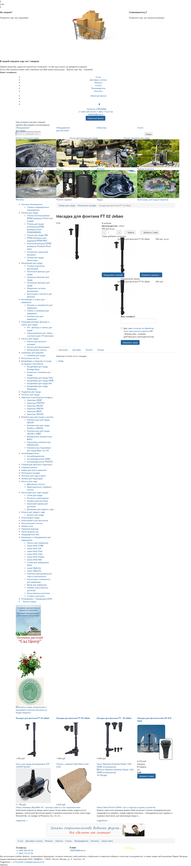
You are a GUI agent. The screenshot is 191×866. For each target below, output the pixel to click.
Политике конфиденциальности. (30, 861)
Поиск (148, 134)
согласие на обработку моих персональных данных (139, 329)
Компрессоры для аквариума (35, 317)
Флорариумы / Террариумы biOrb (36, 598)
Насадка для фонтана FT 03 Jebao (32, 718)
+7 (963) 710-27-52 (104, 111)
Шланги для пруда (35, 514)
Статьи (98, 85)
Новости (59, 840)
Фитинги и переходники (38, 498)
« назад (59, 360)
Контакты (98, 91)
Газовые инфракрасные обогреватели (38, 208)
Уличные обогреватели (32, 204)
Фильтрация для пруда (31, 263)
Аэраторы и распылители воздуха (36, 397)
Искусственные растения (38, 593)
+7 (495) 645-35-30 (87, 111)
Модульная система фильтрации (36, 289)
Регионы (98, 82)
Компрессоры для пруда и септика (37, 416)
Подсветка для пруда (31, 391)
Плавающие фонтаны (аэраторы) (36, 464)
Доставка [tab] (77, 349)
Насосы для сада (29, 481)
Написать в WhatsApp (96, 108)
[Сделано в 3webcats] (129, 848)
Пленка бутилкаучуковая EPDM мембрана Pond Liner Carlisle (40, 218)
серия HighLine (34, 568)
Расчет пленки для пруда (27, 138)
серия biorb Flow (34, 551)
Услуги (140, 127)
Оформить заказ (130, 342)
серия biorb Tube (35, 554)
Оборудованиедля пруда (22, 129)
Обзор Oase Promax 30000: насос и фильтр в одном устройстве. (126, 807)
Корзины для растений (37, 500)
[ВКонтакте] (98, 98)
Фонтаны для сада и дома (33, 475)
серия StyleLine (34, 570)
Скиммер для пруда (36, 355)
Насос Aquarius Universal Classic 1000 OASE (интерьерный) (114, 765)
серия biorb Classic (35, 556)
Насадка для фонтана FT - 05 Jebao (114, 718)
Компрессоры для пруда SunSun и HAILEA (38, 426)
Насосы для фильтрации (38, 347)
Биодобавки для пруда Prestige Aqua (37, 368)
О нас (98, 77)
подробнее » (22, 820)
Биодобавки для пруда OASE (40, 380)
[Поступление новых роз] (30, 656)
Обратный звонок (98, 95)
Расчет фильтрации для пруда (84, 138)
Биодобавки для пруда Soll (39, 383)
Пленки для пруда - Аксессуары (36, 259)
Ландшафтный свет (30, 534)
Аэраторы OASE (34, 400)
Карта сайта (107, 840)
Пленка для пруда (29, 212)
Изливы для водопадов (32, 478)
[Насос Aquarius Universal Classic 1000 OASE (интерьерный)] (116, 770)
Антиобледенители (30, 453)
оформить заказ (146, 776)
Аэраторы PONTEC (36, 402)
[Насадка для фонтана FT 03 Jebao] (33, 739)
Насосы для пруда (29, 338)
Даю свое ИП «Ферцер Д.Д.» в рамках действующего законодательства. (139, 332)
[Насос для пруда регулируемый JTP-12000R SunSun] (33, 785)
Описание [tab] (63, 349)
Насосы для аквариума (37, 542)
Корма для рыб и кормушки (34, 470)
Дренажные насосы (36, 484)
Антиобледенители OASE (38, 458)
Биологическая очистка (32, 523)
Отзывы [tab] (100, 349)
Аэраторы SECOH (35, 414)
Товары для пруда (66, 205)
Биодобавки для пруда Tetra (40, 377)
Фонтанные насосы (30, 358)
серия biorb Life (34, 548)
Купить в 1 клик (150, 232)
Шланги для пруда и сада (33, 512)
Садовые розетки (29, 467)
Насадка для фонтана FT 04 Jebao (73, 718)
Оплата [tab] (89, 349)
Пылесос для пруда (30, 394)
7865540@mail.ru (95, 114)
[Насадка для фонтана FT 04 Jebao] (73, 739)
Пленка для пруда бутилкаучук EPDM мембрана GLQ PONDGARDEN (35, 228)
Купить (130, 232)
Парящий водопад (29, 528)
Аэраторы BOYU (34, 411)
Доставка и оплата (98, 79)
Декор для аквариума (37, 584)
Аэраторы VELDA (35, 405)
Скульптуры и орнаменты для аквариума (38, 580)
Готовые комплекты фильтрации (36, 267)
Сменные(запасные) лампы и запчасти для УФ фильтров (40, 334)
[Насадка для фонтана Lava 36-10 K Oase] (154, 742)
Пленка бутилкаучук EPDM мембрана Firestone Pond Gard (39, 246)
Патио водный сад (29, 531)
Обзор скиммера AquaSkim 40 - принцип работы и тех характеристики (48, 807)
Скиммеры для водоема (32, 352)
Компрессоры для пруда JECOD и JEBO (38, 432)
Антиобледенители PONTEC (40, 461)
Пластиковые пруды (30, 517)
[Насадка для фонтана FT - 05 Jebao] (114, 739)
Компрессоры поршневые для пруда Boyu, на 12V (39, 449)
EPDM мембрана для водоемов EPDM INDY (37, 239)
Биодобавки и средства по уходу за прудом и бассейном (36, 362)
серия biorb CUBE (35, 545)
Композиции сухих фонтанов (34, 520)
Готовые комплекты (36, 595)
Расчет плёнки (29, 601)
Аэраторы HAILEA (35, 408)
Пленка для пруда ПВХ (37, 235)
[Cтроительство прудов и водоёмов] (28, 620)
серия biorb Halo (34, 559)
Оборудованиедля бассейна (63, 129)
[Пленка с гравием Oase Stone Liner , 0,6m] (73, 785)
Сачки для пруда (34, 495)
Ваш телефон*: (128, 316)
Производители (98, 88)
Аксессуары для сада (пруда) (34, 492)
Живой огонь (27, 526)
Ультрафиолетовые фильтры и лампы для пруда (35, 323)
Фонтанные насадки (30, 472)
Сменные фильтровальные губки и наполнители (39, 575)
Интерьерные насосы (37, 349)
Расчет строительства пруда (137, 138)
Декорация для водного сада (40, 509)
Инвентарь (102, 127)
